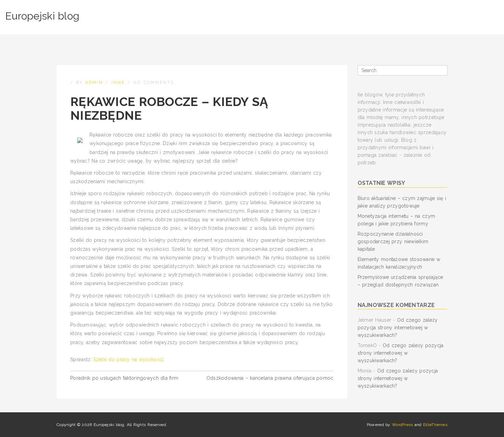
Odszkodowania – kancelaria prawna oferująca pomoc (270, 378)
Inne (118, 82)
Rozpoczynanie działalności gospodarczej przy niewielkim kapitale (393, 241)
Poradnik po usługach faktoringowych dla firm (124, 378)
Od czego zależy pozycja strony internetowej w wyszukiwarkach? (398, 327)
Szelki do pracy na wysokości (128, 359)
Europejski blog (42, 16)
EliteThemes (435, 424)
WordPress (402, 424)
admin (94, 82)
